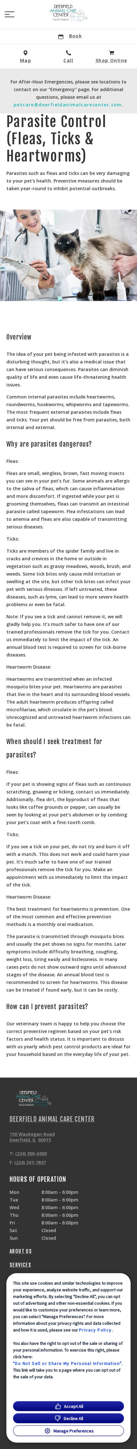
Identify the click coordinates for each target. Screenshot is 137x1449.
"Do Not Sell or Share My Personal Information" (67, 1363)
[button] (9, 14)
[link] (68, 13)
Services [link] (20, 1265)
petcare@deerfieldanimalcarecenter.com (68, 105)
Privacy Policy (95, 1330)
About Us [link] (21, 1251)
